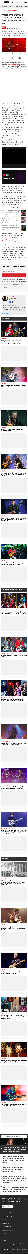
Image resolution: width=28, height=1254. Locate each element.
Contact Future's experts (8, 1216)
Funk (17, 242)
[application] (14, 156)
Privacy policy (5, 1219)
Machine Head (14, 65)
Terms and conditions (7, 1213)
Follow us (15, 58)
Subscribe (18, 2)
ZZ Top (20, 238)
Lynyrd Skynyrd (6, 240)
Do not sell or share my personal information (13, 1244)
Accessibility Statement (8, 1230)
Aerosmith (5, 242)
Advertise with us (6, 1226)
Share (5, 58)
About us (4, 1237)
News (3, 27)
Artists (3, 10)
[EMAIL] (13, 302)
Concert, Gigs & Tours (12, 10)
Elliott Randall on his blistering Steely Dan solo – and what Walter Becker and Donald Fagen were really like (14, 1179)
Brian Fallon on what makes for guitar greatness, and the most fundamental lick (13, 1169)
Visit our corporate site (14, 1201)
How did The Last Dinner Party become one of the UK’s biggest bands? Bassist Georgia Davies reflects (13, 1159)
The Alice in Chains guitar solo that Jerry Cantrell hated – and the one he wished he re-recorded (15, 1149)
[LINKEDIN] (10, 302)
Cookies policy (5, 1223)
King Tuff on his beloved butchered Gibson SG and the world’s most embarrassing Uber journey (15, 1189)
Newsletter (23, 58)
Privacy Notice (22, 281)
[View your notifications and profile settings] (12, 2)
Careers (4, 1240)
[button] (2, 2)
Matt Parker (11, 27)
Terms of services (20, 279)
